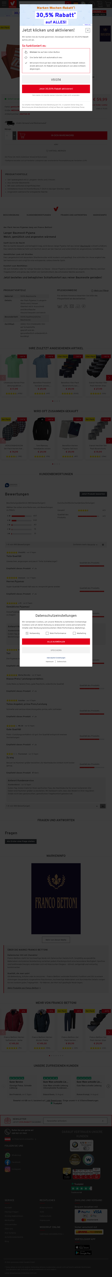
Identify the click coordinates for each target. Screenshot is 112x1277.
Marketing (81, 633)
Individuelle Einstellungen (56, 658)
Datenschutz (61, 662)
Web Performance (57, 633)
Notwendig (34, 633)
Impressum (50, 662)
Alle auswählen (56, 642)
